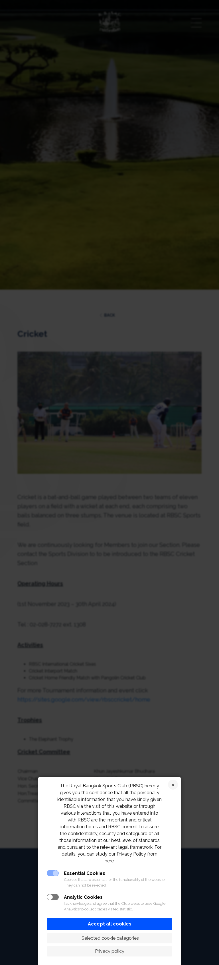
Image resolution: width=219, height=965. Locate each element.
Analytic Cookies (83, 897)
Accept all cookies (109, 924)
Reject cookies (173, 785)
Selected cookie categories (109, 938)
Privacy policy (109, 951)
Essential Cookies (84, 873)
